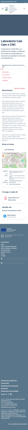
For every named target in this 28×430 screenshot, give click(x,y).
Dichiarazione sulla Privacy (9, 380)
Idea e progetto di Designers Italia (18, 424)
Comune (3, 255)
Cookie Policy (5, 383)
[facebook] (9, 394)
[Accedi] (25, 3)
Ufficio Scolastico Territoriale (9, 248)
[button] (14, 66)
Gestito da (5, 80)
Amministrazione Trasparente (9, 385)
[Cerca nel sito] (24, 9)
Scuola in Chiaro (5, 250)
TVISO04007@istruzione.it (15, 180)
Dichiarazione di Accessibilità (9, 391)
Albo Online (4, 388)
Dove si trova (6, 75)
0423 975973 (12, 182)
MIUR (2, 244)
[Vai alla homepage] (6, 9)
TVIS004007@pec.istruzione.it (8, 407)
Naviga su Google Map (14, 184)
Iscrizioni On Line (5, 252)
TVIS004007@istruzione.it (10, 404)
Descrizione (5, 72)
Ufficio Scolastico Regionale (9, 246)
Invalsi (3, 253)
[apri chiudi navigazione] (3, 9)
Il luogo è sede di (7, 77)
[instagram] (11, 394)
